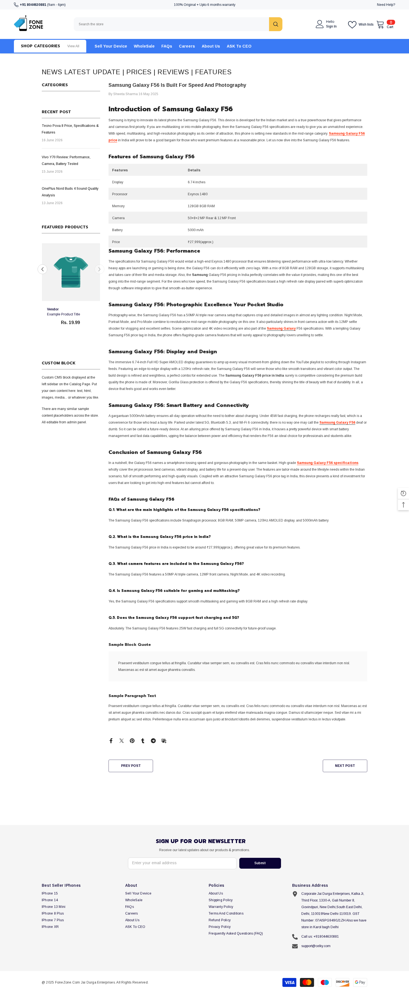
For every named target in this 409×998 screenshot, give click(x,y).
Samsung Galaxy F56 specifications (327, 463)
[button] (99, 269)
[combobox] (171, 24)
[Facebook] (111, 740)
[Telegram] (153, 740)
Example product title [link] (63, 315)
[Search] (178, 24)
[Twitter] (121, 740)
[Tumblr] (142, 740)
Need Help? (386, 5)
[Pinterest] (132, 740)
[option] (71, 291)
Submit (260, 863)
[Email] (163, 740)
